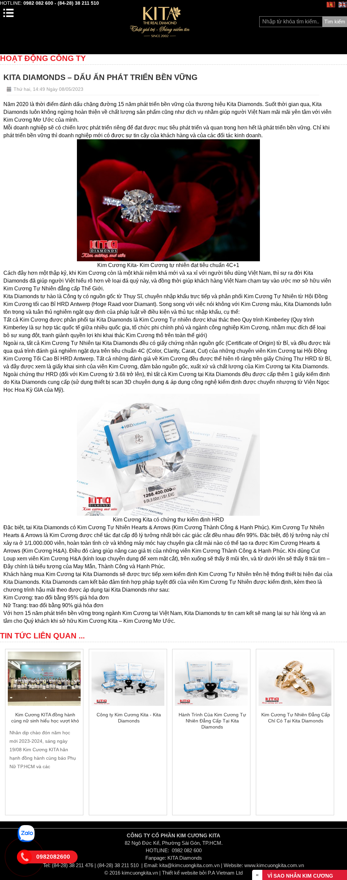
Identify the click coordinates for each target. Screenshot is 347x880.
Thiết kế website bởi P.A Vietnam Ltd (202, 873)
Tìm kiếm (334, 21)
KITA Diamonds (184, 858)
